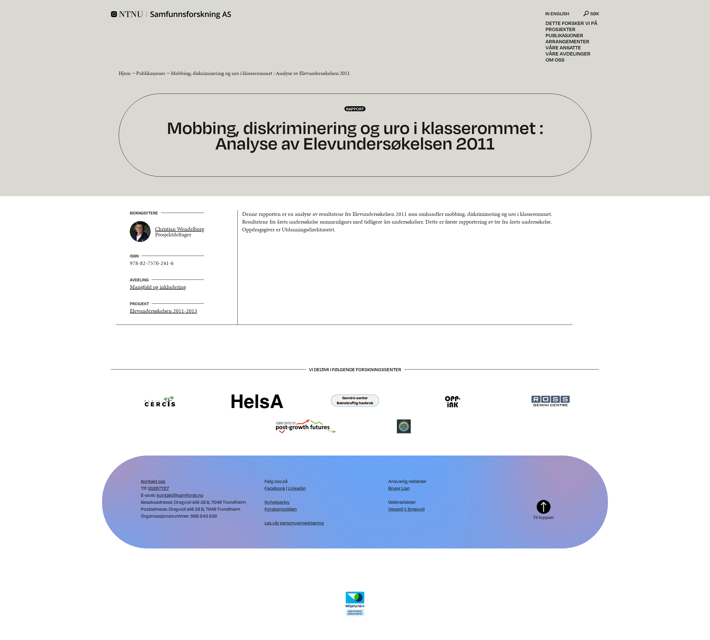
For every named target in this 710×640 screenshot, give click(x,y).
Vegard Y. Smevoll (406, 509)
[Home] (327, 15)
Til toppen (543, 517)
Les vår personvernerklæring (294, 523)
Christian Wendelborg (179, 229)
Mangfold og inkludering (158, 287)
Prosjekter (560, 29)
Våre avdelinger (568, 53)
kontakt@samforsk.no (180, 495)
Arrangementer (567, 41)
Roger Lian (399, 488)
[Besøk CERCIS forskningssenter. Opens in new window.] (160, 401)
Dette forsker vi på (571, 23)
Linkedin (297, 488)
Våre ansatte (563, 47)
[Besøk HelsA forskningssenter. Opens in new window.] (257, 401)
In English (557, 13)
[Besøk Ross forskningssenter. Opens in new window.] (550, 401)
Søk (594, 13)
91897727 (158, 488)
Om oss (555, 60)
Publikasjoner (564, 35)
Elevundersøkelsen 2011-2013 (163, 311)
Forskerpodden (281, 509)
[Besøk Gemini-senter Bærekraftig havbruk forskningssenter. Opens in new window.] (355, 401)
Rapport (355, 108)
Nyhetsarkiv (277, 502)
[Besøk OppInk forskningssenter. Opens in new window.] (453, 401)
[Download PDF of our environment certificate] (355, 603)
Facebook (275, 488)
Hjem (125, 73)
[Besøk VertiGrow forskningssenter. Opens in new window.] (404, 426)
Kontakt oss (153, 481)
